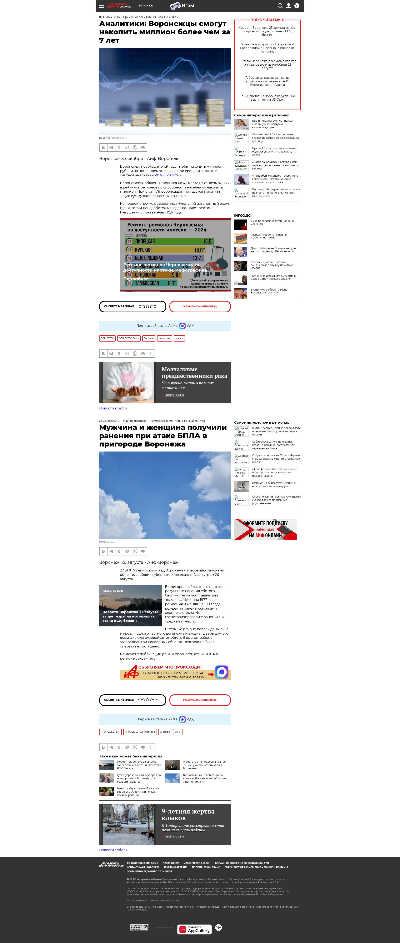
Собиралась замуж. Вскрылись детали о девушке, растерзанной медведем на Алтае (273, 445)
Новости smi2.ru (113, 408)
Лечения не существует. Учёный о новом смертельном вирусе (274, 484)
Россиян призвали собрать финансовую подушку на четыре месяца (272, 265)
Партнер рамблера (163, 927)
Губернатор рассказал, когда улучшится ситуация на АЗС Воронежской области (268, 81)
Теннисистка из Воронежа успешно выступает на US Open (267, 97)
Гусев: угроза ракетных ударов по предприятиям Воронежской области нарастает (139, 778)
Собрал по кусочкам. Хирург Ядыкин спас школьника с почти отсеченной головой (276, 459)
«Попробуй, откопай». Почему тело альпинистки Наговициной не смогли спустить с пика (275, 179)
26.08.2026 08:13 (109, 420)
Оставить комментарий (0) (200, 306)
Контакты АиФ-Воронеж (143, 867)
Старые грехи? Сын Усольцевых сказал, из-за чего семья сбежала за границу (275, 138)
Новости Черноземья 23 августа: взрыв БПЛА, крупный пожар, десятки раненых (138, 792)
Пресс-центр (171, 863)
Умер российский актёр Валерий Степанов (272, 222)
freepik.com (119, 137)
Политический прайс (206, 867)
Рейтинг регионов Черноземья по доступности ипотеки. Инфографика (165, 267)
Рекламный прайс (175, 867)
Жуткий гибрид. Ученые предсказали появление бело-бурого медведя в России (276, 431)
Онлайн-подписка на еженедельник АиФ (242, 863)
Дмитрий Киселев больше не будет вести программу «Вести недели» (274, 250)
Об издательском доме (142, 863)
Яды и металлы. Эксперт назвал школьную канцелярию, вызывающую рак (272, 124)
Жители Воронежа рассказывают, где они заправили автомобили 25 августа (267, 64)
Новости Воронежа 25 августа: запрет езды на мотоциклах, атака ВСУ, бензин (267, 31)
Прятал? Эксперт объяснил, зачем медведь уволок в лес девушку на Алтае (274, 151)
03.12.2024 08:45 (109, 17)
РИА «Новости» (168, 175)
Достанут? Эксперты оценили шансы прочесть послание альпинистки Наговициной (276, 193)
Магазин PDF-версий (197, 863)
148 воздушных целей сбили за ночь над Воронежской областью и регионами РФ (205, 778)
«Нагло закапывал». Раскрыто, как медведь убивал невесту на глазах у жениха (275, 165)
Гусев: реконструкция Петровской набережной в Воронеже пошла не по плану (267, 48)
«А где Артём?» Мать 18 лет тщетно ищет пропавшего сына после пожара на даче (274, 472)
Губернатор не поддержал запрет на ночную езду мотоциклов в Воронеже (205, 765)
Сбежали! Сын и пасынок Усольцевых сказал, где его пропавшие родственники (276, 500)
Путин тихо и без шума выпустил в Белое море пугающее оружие (273, 277)
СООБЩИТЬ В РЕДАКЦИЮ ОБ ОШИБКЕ (149, 871)
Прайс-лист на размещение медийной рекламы (256, 867)
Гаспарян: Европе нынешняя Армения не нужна (269, 236)
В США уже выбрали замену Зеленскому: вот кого (269, 291)
